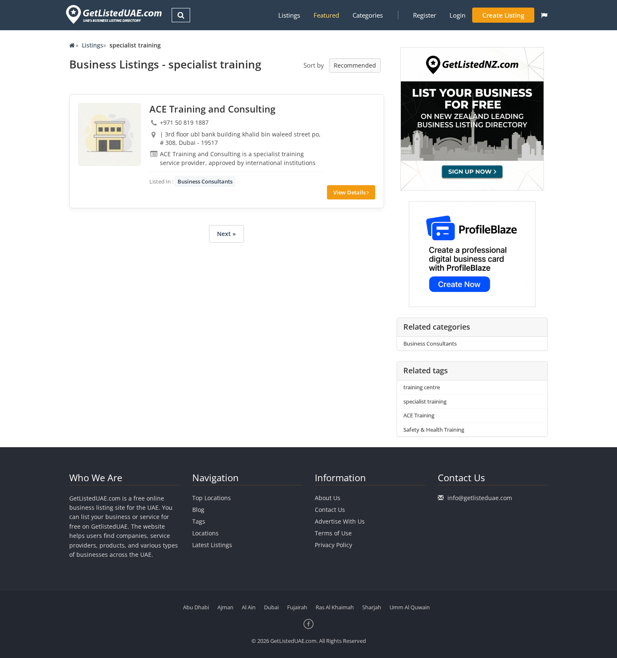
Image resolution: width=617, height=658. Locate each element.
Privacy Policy (333, 545)
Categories (368, 15)
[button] (544, 15)
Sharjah (371, 607)
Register (424, 15)
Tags (198, 521)
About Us (327, 498)
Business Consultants (205, 181)
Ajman (225, 607)
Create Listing (503, 15)
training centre (421, 387)
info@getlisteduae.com (479, 498)
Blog (198, 510)
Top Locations (211, 498)
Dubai (271, 607)
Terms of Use (333, 533)
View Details (350, 192)
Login (457, 15)
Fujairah (297, 607)
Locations (205, 533)
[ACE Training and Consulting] (109, 134)
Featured (326, 15)
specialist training (425, 401)
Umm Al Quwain (410, 607)
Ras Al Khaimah (335, 607)
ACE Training (418, 415)
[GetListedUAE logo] (113, 14)
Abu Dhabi (196, 607)
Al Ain (249, 607)
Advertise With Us (340, 521)
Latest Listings (212, 545)
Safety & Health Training (433, 429)
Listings (289, 15)
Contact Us (330, 510)
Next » (226, 234)
